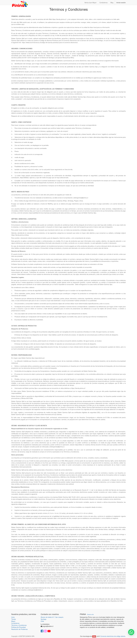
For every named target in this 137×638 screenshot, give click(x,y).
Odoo (94, 636)
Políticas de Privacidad (18, 627)
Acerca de (90, 614)
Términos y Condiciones (19, 625)
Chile (42, 621)
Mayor (13, 621)
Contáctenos (15, 623)
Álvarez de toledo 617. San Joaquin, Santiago (52, 618)
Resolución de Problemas (19, 629)
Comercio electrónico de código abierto (112, 636)
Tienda (13, 619)
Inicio (13, 617)
